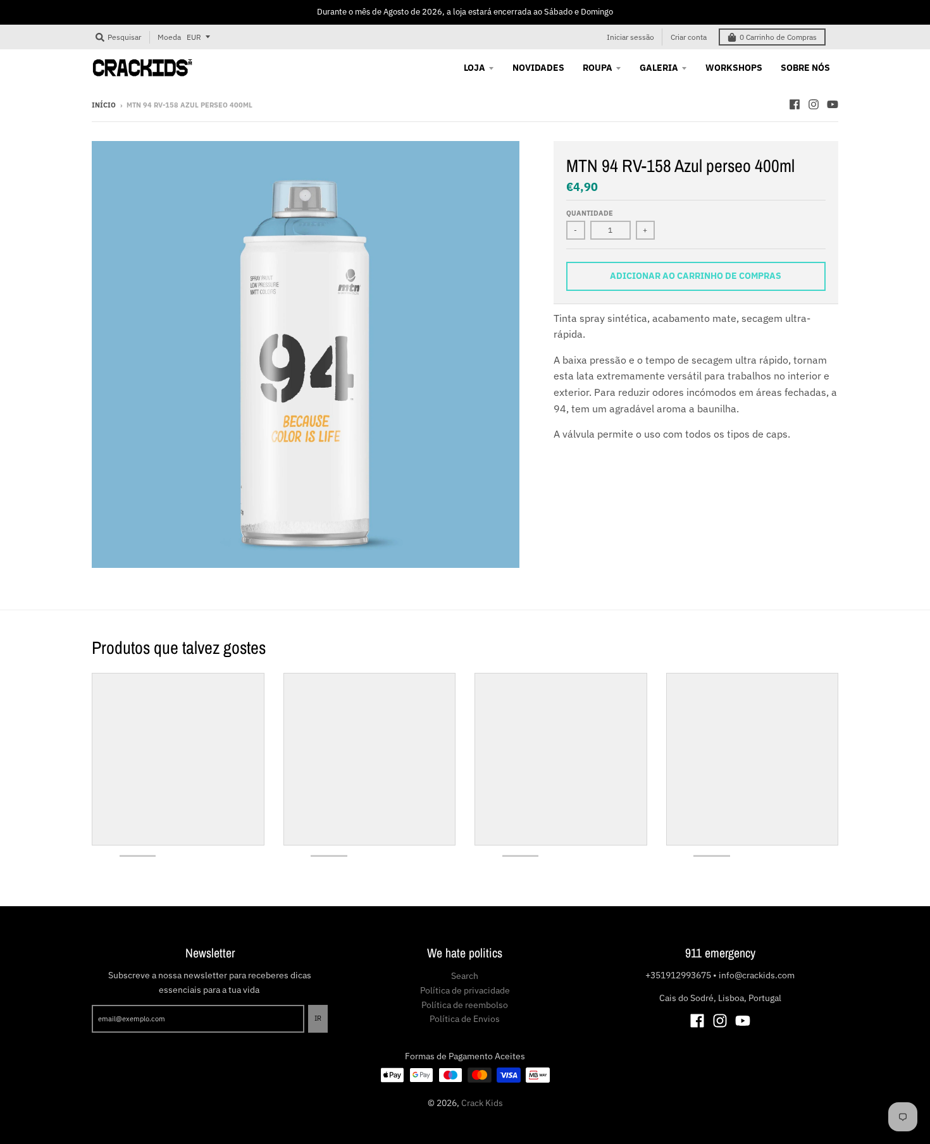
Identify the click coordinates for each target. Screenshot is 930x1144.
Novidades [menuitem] (538, 67)
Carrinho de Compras (778, 37)
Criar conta (689, 37)
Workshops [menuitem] (733, 67)
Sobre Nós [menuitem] (805, 67)
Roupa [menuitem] (597, 67)
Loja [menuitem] (474, 67)
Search (464, 975)
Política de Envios (465, 1018)
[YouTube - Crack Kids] (832, 104)
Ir (317, 1018)
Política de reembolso (464, 1005)
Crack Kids (482, 1103)
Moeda (169, 36)
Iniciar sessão (630, 37)
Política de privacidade (465, 990)
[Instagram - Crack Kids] (813, 104)
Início (104, 105)
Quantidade (589, 213)
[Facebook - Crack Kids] (794, 104)
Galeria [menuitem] (659, 67)
